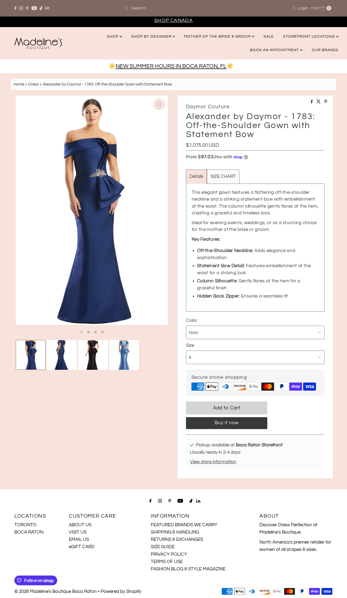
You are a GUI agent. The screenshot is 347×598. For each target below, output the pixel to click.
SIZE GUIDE (163, 546)
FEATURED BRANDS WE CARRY (184, 524)
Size (190, 345)
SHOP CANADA (173, 20)
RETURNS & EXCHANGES (177, 539)
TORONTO (25, 524)
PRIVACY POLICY (169, 554)
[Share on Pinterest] (325, 102)
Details (196, 176)
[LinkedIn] (47, 8)
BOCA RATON (28, 532)
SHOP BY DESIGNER (151, 36)
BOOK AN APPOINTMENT (275, 50)
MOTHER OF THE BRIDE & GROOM (218, 36)
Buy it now (227, 422)
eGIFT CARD (82, 546)
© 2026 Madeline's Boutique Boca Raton (55, 591)
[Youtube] (34, 8)
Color (191, 320)
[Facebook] (15, 8)
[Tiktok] (41, 8)
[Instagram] (21, 8)
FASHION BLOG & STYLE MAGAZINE (188, 569)
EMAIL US (79, 539)
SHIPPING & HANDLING (175, 532)
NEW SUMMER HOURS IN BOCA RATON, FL (170, 66)
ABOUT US (80, 524)
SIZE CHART (223, 176)
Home (19, 84)
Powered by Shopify (121, 591)
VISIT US (77, 532)
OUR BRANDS (325, 50)
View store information (213, 461)
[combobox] (173, 8)
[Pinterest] (27, 8)
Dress (33, 84)
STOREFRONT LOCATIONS (309, 36)
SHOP (113, 36)
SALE (269, 36)
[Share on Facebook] (312, 102)
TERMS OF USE (167, 561)
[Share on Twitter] (319, 102)
